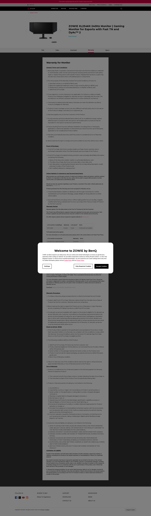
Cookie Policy (68, 260)
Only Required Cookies (83, 266)
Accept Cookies (101, 266)
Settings (47, 266)
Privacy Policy (80, 260)
